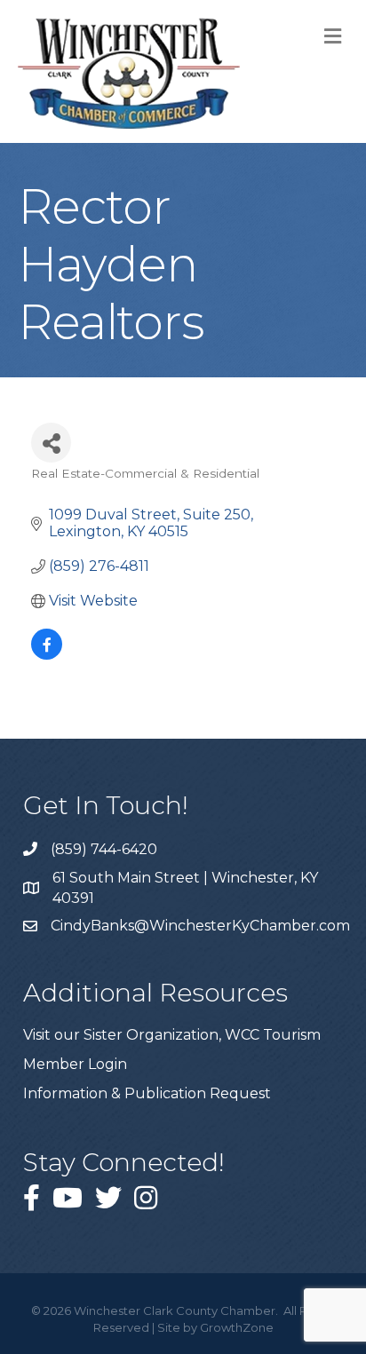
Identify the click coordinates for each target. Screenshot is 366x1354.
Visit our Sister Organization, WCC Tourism (172, 1034)
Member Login (75, 1064)
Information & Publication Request (147, 1093)
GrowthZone (237, 1327)
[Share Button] (51, 443)
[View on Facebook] (46, 654)
